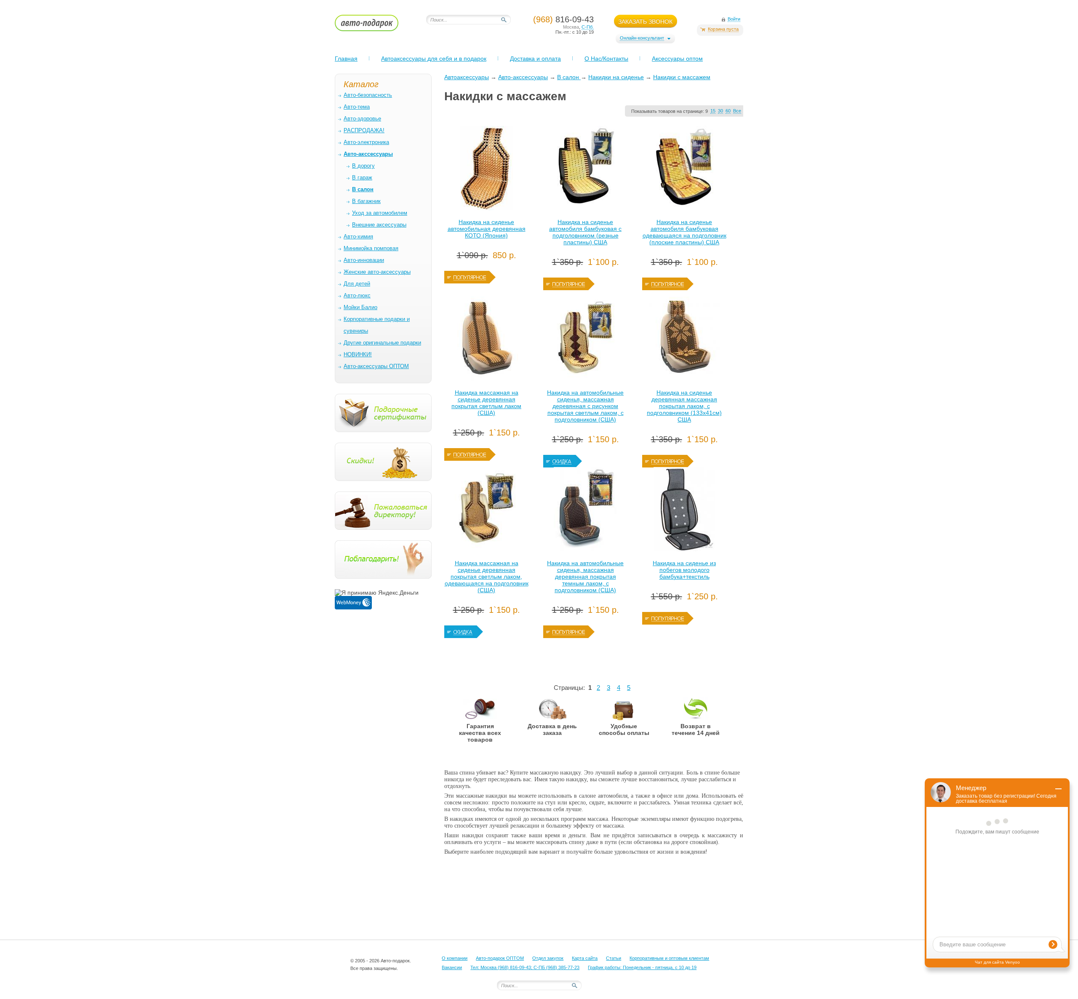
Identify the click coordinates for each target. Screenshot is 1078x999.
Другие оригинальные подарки (382, 342)
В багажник (366, 201)
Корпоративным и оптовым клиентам (669, 958)
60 (728, 110)
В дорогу (363, 166)
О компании (454, 958)
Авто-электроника (366, 142)
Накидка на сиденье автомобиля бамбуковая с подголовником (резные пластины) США (585, 232)
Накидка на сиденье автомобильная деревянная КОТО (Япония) (487, 229)
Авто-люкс (357, 295)
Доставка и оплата (535, 58)
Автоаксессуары (466, 77)
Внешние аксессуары (379, 225)
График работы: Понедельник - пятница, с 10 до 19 (642, 967)
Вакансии (452, 967)
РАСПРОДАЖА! (364, 130)
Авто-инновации (364, 260)
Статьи (613, 958)
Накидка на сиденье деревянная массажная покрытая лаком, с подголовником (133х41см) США (684, 406)
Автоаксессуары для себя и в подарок (433, 58)
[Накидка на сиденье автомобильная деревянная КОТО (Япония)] (486, 170)
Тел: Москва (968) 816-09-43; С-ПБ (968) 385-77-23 (524, 967)
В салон (569, 77)
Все (737, 110)
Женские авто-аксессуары (377, 272)
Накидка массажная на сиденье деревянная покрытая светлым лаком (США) (486, 402)
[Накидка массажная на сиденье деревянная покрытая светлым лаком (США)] (486, 340)
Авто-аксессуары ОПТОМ (376, 366)
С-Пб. (588, 26)
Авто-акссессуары (523, 77)
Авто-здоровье (362, 118)
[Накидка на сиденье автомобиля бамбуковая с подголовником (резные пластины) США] (585, 170)
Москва (571, 26)
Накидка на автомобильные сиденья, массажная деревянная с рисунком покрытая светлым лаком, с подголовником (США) (585, 406)
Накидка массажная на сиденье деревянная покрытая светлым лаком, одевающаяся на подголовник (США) (486, 576)
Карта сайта (585, 958)
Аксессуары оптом (677, 58)
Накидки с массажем (681, 77)
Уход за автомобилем (379, 213)
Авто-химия (358, 236)
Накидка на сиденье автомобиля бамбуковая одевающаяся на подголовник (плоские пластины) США (684, 232)
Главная (346, 58)
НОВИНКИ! (358, 354)
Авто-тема (357, 107)
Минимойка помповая (371, 248)
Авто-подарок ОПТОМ (500, 958)
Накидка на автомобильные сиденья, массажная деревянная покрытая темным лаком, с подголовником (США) (585, 576)
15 (712, 110)
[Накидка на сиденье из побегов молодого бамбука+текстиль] (684, 511)
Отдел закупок (547, 958)
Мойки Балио (360, 307)
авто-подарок (374, 26)
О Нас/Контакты (606, 58)
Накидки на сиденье (616, 77)
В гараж (362, 177)
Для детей (357, 283)
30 (720, 110)
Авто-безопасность (368, 95)
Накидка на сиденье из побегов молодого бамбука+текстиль (684, 570)
